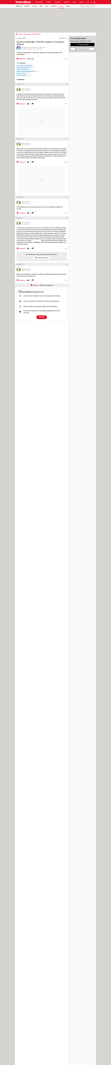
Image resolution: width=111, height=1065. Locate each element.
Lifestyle (27, 6)
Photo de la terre (21, 73)
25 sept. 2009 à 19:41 (26, 90)
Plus (81, 2)
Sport (49, 2)
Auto (74, 2)
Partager (31, 58)
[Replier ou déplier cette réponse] (67, 84)
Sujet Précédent (22, 38)
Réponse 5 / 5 (20, 264)
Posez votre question (42, 257)
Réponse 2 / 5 (20, 139)
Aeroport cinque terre (22, 69)
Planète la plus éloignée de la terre (25, 71)
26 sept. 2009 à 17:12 (26, 203)
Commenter (22, 103)
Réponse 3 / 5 (20, 197)
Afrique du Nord (37, 34)
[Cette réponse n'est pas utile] (33, 103)
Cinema (68, 6)
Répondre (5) (22, 58)
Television (54, 6)
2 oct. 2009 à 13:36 (25, 224)
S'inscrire (42, 317)
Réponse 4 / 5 (20, 218)
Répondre (35, 285)
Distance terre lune (21, 75)
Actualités (38, 2)
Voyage (61, 6)
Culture (57, 2)
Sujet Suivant (62, 38)
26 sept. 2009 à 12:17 (26, 145)
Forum (20, 34)
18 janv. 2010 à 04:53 (37, 49)
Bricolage (19, 6)
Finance (66, 2)
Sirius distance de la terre (23, 67)
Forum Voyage (27, 34)
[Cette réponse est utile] (28, 103)
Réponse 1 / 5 (20, 84)
